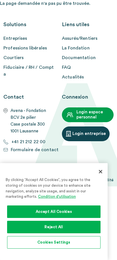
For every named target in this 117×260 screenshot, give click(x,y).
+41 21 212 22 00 (28, 142)
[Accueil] (61, 10)
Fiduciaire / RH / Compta (28, 70)
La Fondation (76, 48)
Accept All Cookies (54, 212)
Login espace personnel (89, 114)
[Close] (100, 171)
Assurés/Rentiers (79, 38)
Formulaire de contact (34, 149)
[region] (54, 211)
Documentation (79, 57)
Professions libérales (25, 48)
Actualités (73, 77)
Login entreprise (89, 134)
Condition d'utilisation (57, 197)
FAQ (66, 67)
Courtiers (13, 57)
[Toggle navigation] (110, 10)
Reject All (54, 227)
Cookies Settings (53, 242)
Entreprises (15, 38)
